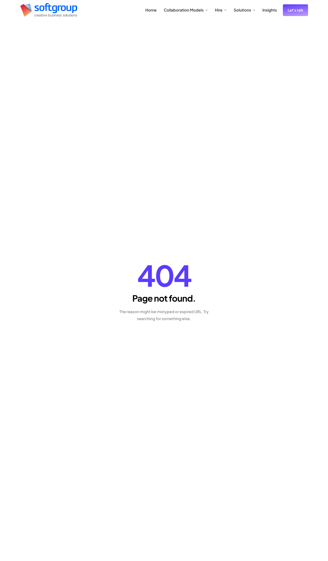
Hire (218, 10)
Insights (269, 10)
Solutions (242, 10)
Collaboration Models (184, 10)
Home (151, 10)
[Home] (48, 9)
